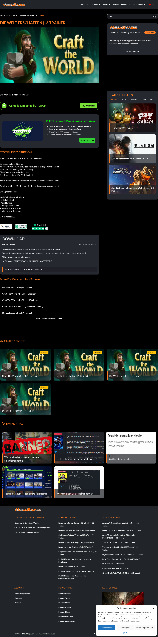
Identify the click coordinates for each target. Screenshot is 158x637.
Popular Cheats (64, 607)
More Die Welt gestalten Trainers (49, 318)
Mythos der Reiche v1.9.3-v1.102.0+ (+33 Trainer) (122, 554)
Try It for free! (88, 105)
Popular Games (64, 593)
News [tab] (124, 99)
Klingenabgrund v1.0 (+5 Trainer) (115, 568)
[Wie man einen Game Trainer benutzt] (79, 482)
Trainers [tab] (114, 99)
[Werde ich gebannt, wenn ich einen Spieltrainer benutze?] (27, 447)
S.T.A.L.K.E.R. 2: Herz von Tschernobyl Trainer (33, 527)
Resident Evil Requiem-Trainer (26, 532)
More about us (132, 51)
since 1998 (150, 32)
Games (12, 15)
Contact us (18, 598)
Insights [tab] (134, 99)
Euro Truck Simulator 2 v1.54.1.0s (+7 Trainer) (121, 559)
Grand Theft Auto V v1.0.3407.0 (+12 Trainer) (121, 573)
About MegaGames (22, 593)
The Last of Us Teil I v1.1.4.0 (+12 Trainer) (119, 542)
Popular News (64, 612)
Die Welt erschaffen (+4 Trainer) (17, 313)
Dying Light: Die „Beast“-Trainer (27, 523)
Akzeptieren (107, 628)
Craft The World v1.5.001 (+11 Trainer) (19, 300)
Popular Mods (64, 603)
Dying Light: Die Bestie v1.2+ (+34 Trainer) (75, 547)
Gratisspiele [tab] (148, 99)
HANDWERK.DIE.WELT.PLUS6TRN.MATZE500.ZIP (23, 269)
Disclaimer (18, 603)
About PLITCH (87, 140)
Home (2, 15)
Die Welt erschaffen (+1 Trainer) (17, 287)
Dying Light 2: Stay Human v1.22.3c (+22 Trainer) (122, 530)
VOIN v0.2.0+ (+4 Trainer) (113, 564)
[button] (153, 608)
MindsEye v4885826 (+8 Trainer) (71, 566)
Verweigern (125, 628)
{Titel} (125, 633)
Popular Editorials (65, 616)
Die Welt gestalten (26, 15)
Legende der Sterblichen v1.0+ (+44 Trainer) (76, 530)
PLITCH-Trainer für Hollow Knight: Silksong (76, 571)
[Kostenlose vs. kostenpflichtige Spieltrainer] (27, 482)
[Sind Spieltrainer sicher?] (131, 447)
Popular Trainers (65, 598)
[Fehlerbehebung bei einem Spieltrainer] (79, 447)
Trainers (42, 15)
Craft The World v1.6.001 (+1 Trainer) (19, 293)
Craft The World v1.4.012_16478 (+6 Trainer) (22, 306)
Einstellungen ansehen (144, 628)
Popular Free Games (66, 621)
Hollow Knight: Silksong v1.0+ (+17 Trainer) (76, 542)
